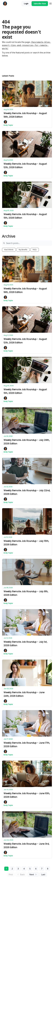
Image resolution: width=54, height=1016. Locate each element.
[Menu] (50, 3)
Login (26, 3)
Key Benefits (23, 250)
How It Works (8, 250)
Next (31, 874)
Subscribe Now (40, 3)
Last (43, 874)
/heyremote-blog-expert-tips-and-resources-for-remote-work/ (26, 45)
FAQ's (35, 250)
